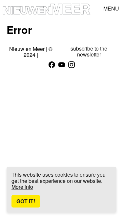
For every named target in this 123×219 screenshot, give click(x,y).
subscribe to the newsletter (89, 52)
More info (22, 186)
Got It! (25, 201)
